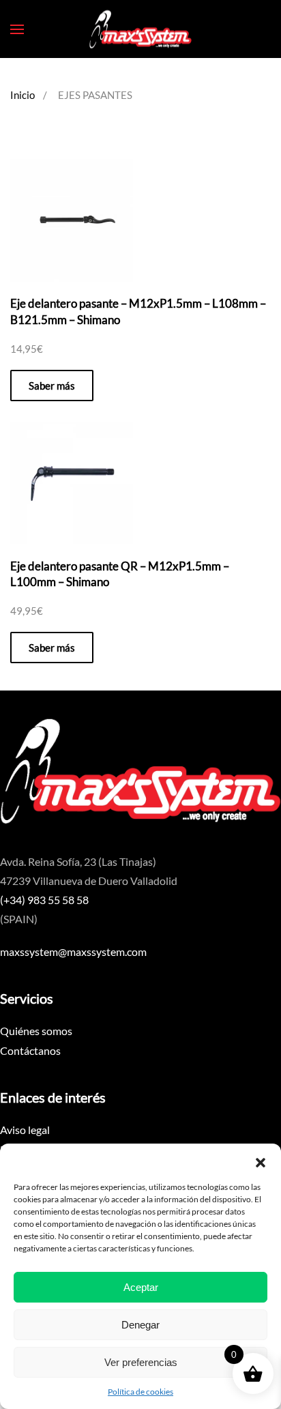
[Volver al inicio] (140, 29)
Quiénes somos (36, 1030)
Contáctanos (30, 1050)
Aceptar (140, 1287)
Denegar (140, 1325)
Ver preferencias (140, 1362)
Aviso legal (25, 1129)
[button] (260, 1160)
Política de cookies (140, 1391)
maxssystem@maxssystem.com (73, 951)
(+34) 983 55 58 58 (44, 899)
